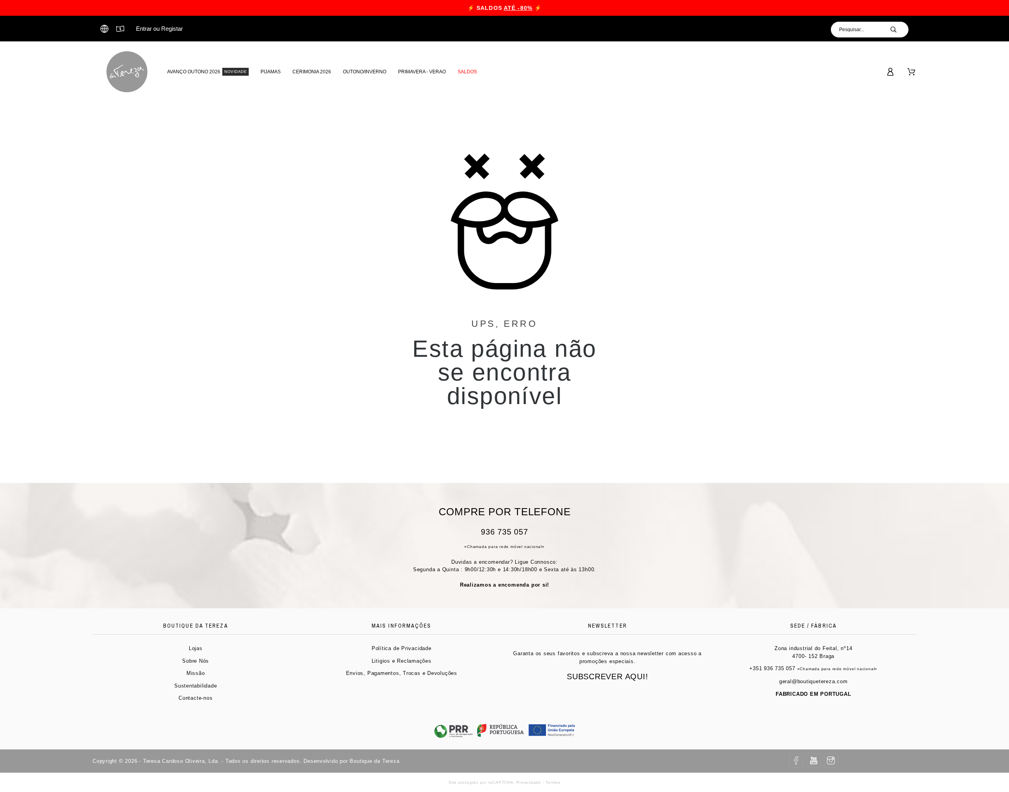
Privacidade (528, 782)
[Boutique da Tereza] (127, 71)
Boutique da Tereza (374, 761)
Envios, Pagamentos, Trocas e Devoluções (401, 673)
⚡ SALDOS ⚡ (504, 8)
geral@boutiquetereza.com (813, 681)
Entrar (144, 28)
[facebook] (796, 760)
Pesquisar (898, 29)
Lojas (196, 648)
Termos (552, 782)
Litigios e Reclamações (402, 661)
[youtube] (813, 760)
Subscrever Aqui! (607, 676)
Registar (172, 28)
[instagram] (831, 760)
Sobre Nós (195, 661)
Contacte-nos (195, 698)
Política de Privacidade (402, 648)
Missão (195, 673)
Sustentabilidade (195, 686)
